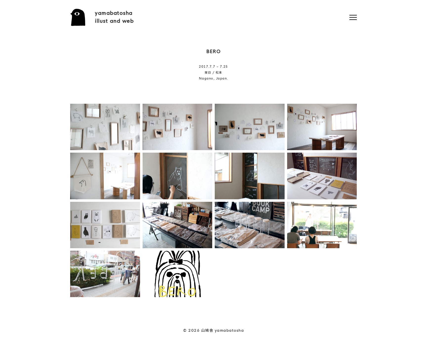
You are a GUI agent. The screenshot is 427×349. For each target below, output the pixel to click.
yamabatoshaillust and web (114, 17)
